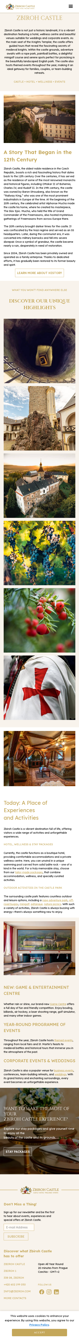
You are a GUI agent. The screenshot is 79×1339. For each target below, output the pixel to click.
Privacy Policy (39, 1324)
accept (39, 1332)
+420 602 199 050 (15, 1284)
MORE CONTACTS (15, 1298)
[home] (20, 6)
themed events (63, 1040)
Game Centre (58, 1004)
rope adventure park (55, 900)
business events (63, 1070)
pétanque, (37, 904)
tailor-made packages (29, 872)
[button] (70, 6)
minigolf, (25, 904)
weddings (60, 1074)
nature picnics (52, 904)
